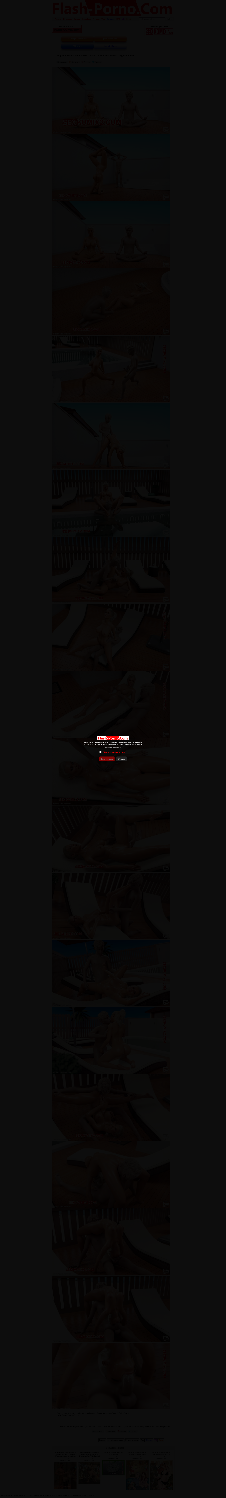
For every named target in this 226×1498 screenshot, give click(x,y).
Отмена (121, 759)
